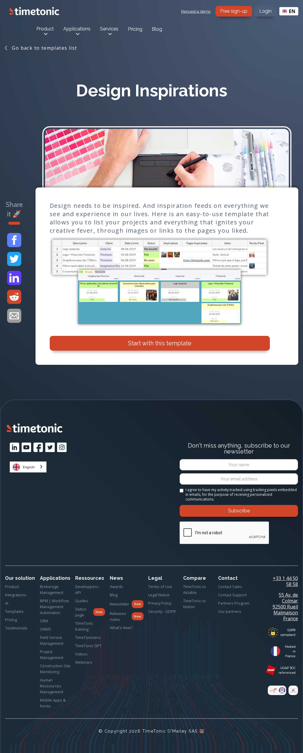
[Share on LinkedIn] (14, 278)
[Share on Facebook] (14, 240)
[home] (34, 11)
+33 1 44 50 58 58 (285, 581)
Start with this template (159, 343)
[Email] (14, 316)
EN (292, 11)
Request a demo (196, 11)
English (29, 467)
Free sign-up (233, 11)
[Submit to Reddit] (14, 297)
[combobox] (288, 11)
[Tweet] (14, 259)
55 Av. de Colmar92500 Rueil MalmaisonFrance (285, 606)
